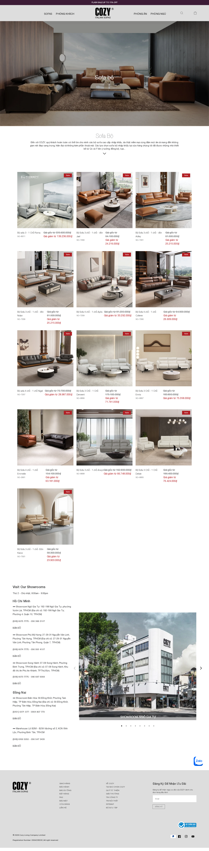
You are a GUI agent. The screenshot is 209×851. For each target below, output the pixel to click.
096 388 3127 (38, 621)
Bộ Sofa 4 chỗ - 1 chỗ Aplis (89, 311)
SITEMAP (110, 804)
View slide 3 (131, 726)
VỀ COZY (110, 783)
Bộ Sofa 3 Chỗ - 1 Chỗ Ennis (146, 392)
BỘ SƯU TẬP (111, 808)
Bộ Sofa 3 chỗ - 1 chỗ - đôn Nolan (30, 313)
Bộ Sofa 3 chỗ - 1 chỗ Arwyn (90, 470)
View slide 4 (135, 726)
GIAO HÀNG (64, 783)
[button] (181, 13)
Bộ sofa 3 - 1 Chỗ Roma (28, 232)
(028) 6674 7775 (21, 649)
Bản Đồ (17, 628)
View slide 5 (140, 726)
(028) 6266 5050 (21, 739)
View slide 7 (149, 726)
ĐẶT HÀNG (64, 794)
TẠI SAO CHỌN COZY (115, 787)
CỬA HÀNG (64, 804)
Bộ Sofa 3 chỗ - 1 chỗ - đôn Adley (149, 234)
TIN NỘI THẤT (112, 801)
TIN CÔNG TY (112, 797)
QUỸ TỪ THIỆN (112, 790)
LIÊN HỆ (63, 808)
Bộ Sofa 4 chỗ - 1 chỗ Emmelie (27, 472)
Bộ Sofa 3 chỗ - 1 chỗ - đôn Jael (90, 234)
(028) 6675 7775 (21, 621)
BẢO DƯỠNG (65, 790)
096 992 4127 (38, 649)
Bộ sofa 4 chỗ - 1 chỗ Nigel (30, 390)
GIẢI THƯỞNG (112, 794)
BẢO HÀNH (64, 787)
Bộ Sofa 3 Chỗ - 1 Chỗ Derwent (87, 392)
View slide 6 (144, 726)
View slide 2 (126, 726)
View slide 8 (153, 726)
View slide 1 (121, 726)
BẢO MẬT (63, 801)
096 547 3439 (38, 739)
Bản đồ (17, 683)
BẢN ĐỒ (17, 746)
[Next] (200, 667)
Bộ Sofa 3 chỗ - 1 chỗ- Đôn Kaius (30, 551)
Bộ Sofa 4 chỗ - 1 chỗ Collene (146, 313)
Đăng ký (158, 807)
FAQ (61, 797)
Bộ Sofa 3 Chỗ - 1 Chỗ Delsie (146, 472)
